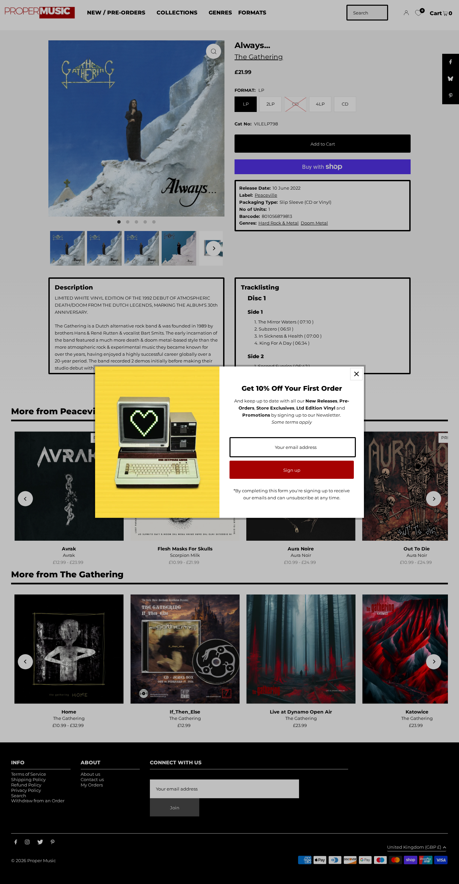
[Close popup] (356, 374)
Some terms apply (292, 422)
